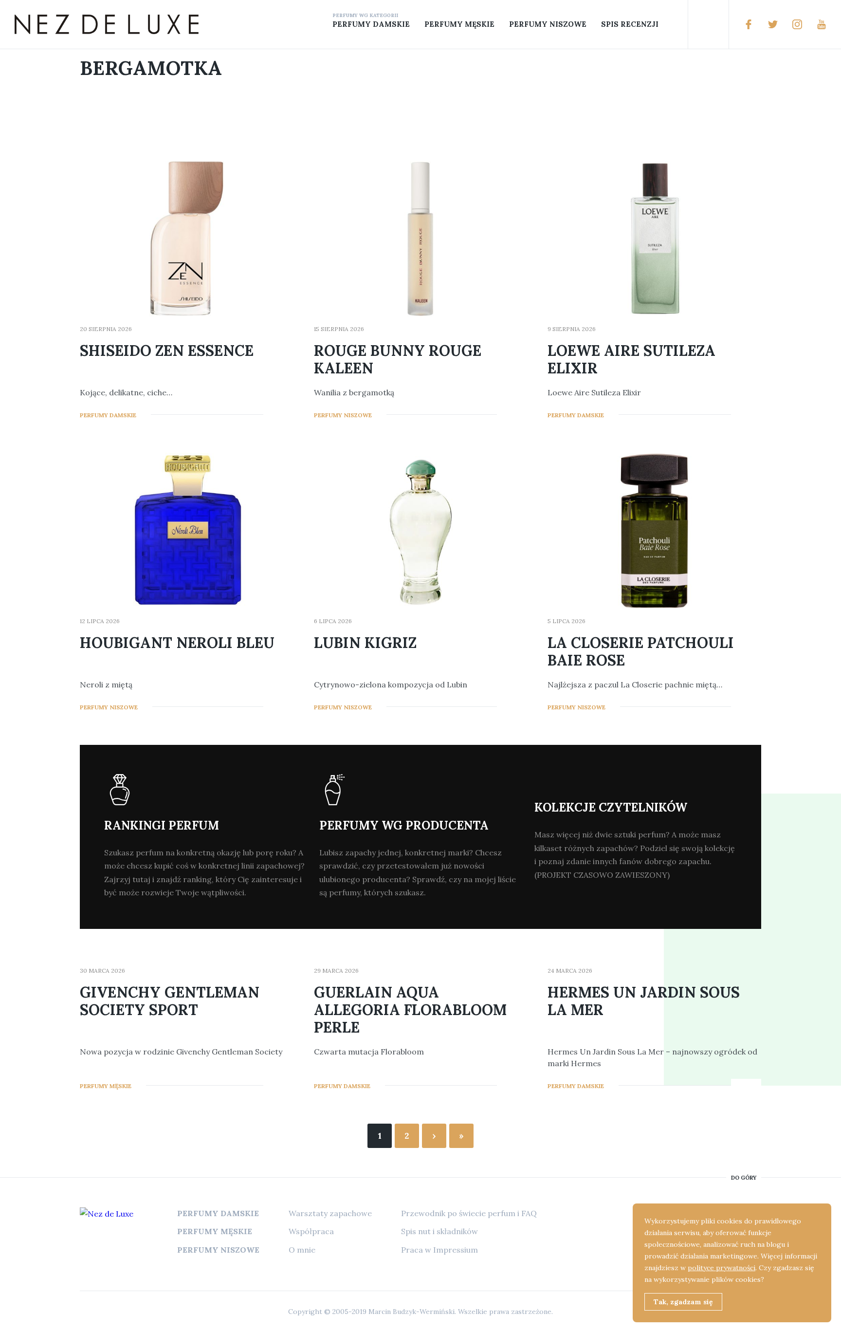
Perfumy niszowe (547, 24)
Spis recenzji (629, 24)
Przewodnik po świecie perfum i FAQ (469, 1213)
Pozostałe (670, 24)
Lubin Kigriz (365, 642)
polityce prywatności (721, 1267)
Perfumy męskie (459, 24)
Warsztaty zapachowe (330, 1213)
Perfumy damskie (371, 24)
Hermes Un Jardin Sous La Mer (644, 1001)
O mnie (302, 1250)
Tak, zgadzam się (683, 1301)
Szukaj (708, 24)
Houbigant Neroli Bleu (177, 642)
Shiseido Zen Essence (167, 350)
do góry (743, 1178)
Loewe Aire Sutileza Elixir (631, 359)
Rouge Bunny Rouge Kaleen (397, 359)
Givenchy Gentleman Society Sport (169, 1001)
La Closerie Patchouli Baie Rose (641, 651)
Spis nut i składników (439, 1231)
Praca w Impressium (439, 1250)
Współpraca (311, 1231)
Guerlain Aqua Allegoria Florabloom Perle (410, 1009)
